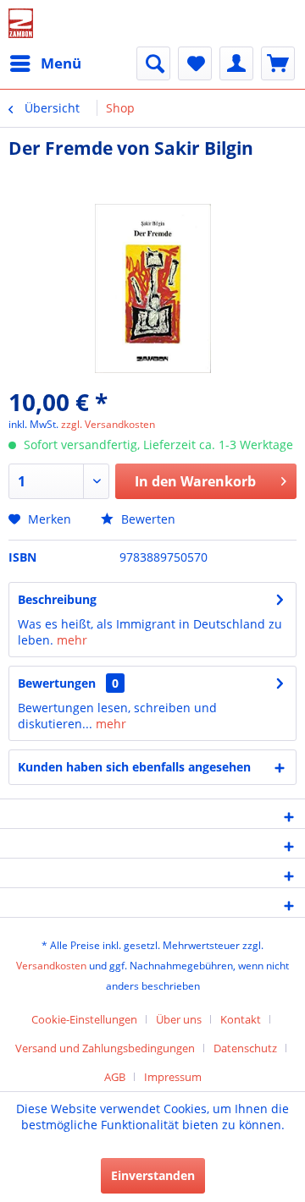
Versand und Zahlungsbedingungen (105, 1048)
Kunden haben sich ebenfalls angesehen (134, 767)
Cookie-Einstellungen (84, 1019)
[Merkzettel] (195, 63)
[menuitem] (45, 63)
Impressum (173, 1076)
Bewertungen (57, 683)
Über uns (179, 1019)
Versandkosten (51, 965)
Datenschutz (245, 1048)
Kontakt (240, 1019)
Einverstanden (153, 1175)
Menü (61, 63)
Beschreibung (57, 599)
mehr (72, 640)
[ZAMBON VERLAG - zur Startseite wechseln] (20, 23)
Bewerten (146, 519)
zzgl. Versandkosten (108, 424)
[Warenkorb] (278, 63)
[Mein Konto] (236, 63)
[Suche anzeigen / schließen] (153, 63)
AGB (114, 1076)
